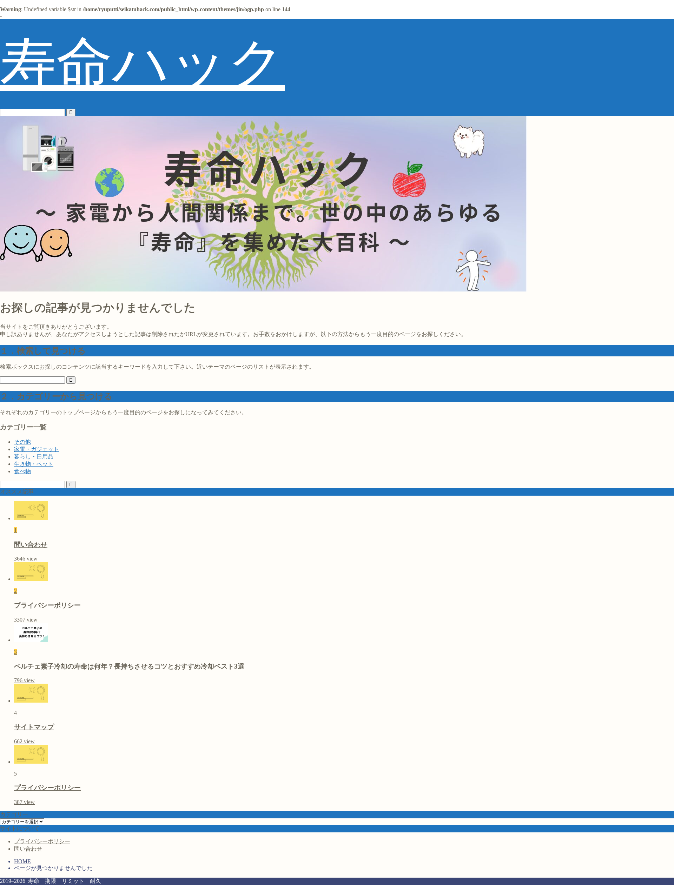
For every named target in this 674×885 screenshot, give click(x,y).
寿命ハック (142, 63)
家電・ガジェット (36, 449)
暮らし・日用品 (33, 457)
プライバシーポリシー (42, 841)
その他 (22, 442)
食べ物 (22, 471)
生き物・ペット (33, 464)
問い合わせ (28, 849)
